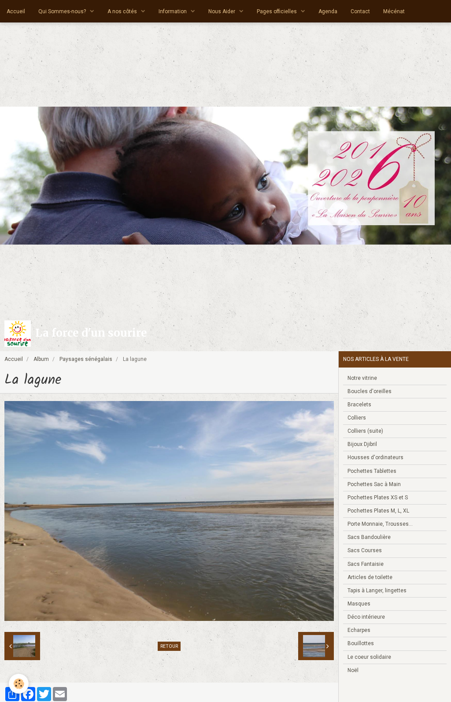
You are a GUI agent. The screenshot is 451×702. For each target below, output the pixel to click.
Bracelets (359, 404)
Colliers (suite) (365, 431)
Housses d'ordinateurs (375, 457)
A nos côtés (122, 11)
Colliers (356, 418)
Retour (169, 646)
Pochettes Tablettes (371, 471)
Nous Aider (222, 11)
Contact (360, 11)
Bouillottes (360, 643)
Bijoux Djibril (362, 444)
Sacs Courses (364, 550)
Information (173, 11)
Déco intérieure (366, 617)
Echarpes (358, 630)
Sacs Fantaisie (365, 564)
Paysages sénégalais (85, 359)
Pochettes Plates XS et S (377, 497)
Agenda (327, 11)
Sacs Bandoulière (369, 537)
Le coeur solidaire (369, 657)
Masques (358, 604)
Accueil (16, 11)
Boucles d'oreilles (369, 391)
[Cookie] (19, 684)
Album (41, 359)
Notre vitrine (362, 378)
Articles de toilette (369, 577)
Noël (353, 670)
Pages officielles (277, 11)
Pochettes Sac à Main (374, 484)
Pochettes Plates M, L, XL (378, 511)
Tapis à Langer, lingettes (377, 590)
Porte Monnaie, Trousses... (380, 524)
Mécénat (394, 11)
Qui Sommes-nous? (62, 11)
